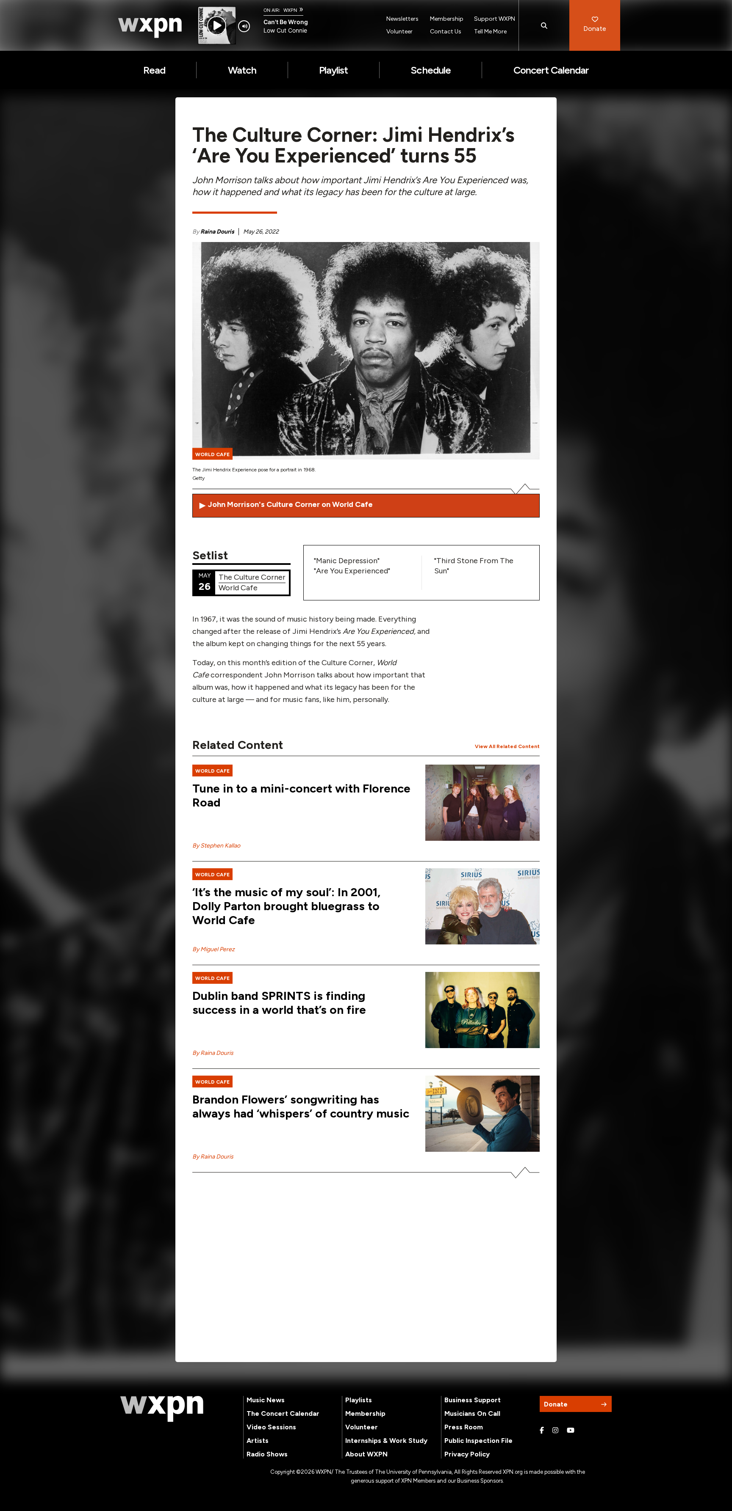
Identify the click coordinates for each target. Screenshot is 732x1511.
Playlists (358, 1400)
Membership (446, 18)
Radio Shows (267, 1454)
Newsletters (402, 18)
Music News (266, 1400)
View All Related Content (507, 746)
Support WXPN (494, 18)
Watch (242, 70)
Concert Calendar (551, 70)
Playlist (333, 70)
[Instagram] (555, 1430)
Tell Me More (490, 31)
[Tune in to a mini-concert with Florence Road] (482, 803)
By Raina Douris (212, 1053)
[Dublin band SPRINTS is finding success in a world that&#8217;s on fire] (482, 1010)
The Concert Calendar (283, 1413)
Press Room (463, 1427)
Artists (258, 1441)
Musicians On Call (472, 1413)
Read (154, 70)
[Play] (216, 25)
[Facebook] (542, 1430)
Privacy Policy (467, 1454)
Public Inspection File (478, 1441)
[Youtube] (570, 1430)
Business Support (472, 1400)
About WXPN (366, 1454)
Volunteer (399, 31)
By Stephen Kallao (216, 845)
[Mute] (244, 26)
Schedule (430, 70)
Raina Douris (217, 231)
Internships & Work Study (386, 1441)
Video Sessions (271, 1427)
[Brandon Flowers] (482, 1114)
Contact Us (445, 31)
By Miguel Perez (213, 949)
